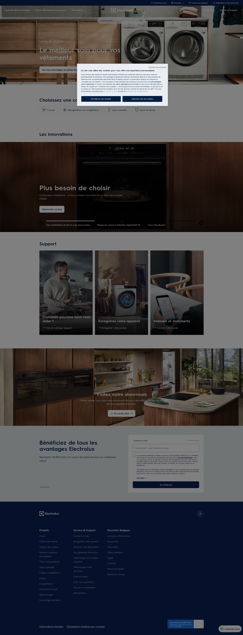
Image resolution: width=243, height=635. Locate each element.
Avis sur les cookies (110, 91)
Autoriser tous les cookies (142, 99)
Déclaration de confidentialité (136, 91)
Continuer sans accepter (157, 67)
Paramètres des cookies (101, 99)
